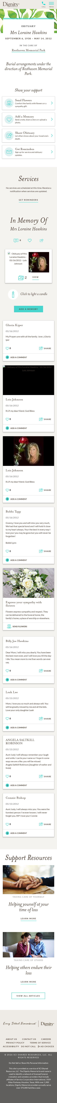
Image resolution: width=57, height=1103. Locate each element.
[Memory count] (16, 240)
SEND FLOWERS (20, 626)
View (35, 277)
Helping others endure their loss (28, 967)
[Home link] (11, 4)
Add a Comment (18, 357)
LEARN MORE (28, 918)
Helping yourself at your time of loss (28, 904)
